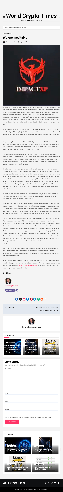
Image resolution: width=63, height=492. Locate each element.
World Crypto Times (31, 15)
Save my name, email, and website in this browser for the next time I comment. (28, 417)
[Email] (17, 290)
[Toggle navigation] (4, 17)
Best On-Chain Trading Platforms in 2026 (42, 468)
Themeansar (43, 489)
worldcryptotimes (12, 42)
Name (7, 393)
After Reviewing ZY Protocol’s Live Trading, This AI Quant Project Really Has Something (17, 451)
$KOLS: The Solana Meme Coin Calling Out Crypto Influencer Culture (17, 469)
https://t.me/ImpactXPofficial (28, 265)
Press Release (7, 33)
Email (7, 401)
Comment (8, 368)
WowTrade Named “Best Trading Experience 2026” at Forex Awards (44, 451)
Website (7, 409)
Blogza (36, 489)
